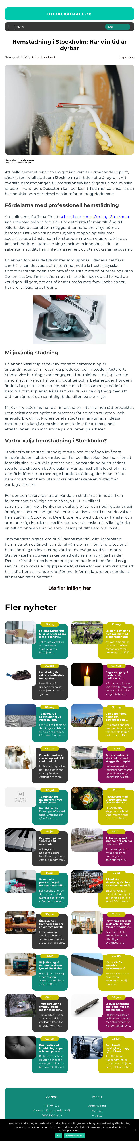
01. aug (49, 748)
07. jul (50, 831)
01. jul (116, 873)
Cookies (97, 1116)
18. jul (116, 748)
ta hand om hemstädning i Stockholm (94, 217)
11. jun (50, 955)
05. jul (50, 873)
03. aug (116, 665)
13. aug (116, 624)
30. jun (49, 914)
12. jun (116, 914)
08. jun (116, 955)
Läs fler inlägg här (69, 588)
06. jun (116, 997)
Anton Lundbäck (43, 57)
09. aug (50, 665)
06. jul (116, 831)
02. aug (50, 707)
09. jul (50, 790)
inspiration (126, 57)
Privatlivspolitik (75, 1135)
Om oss (97, 1111)
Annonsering (97, 1105)
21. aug (49, 624)
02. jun (49, 1038)
